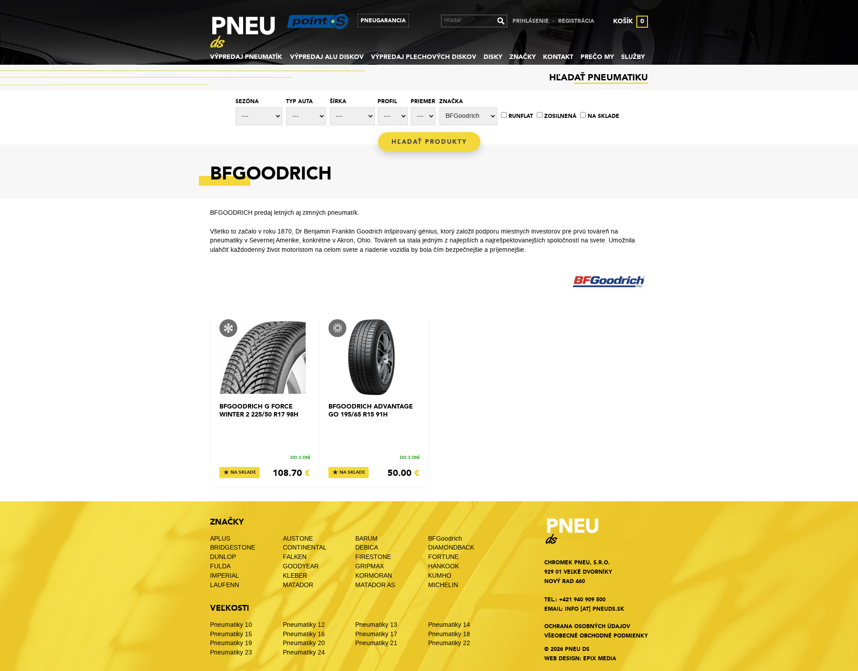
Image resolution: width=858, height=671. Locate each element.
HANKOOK (443, 566)
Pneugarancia (383, 20)
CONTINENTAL (305, 547)
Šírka (338, 101)
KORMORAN (373, 575)
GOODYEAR (301, 566)
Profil (387, 101)
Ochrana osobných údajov (587, 626)
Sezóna (247, 101)
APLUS (220, 538)
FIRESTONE (373, 557)
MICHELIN (443, 585)
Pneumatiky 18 (449, 634)
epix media (599, 658)
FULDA (220, 566)
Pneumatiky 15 (231, 634)
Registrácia (576, 21)
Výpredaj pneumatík (246, 57)
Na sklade (603, 116)
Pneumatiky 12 (304, 625)
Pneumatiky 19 (231, 643)
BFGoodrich (445, 538)
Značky (522, 57)
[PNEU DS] (249, 34)
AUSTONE (298, 538)
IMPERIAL (225, 575)
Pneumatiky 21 (376, 643)
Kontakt (558, 57)
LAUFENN (224, 585)
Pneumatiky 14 (449, 625)
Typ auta (299, 101)
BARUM (366, 538)
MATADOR (298, 585)
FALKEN (295, 557)
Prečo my (597, 57)
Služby (633, 57)
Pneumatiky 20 (304, 643)
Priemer (423, 101)
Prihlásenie (531, 21)
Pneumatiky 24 (304, 652)
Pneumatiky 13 (376, 625)
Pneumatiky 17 (376, 634)
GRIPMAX (369, 566)
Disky (493, 57)
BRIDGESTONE (232, 547)
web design (562, 658)
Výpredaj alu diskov (327, 57)
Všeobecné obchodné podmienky (596, 635)
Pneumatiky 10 (231, 625)
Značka (451, 101)
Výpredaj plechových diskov (423, 57)
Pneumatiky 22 (449, 643)
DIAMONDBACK (451, 547)
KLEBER (295, 575)
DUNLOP (223, 557)
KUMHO (439, 575)
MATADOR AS (375, 585)
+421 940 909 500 (582, 599)
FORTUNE (443, 557)
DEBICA (366, 547)
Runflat (521, 116)
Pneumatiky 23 (231, 652)
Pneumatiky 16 (304, 634)
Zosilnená (560, 116)
